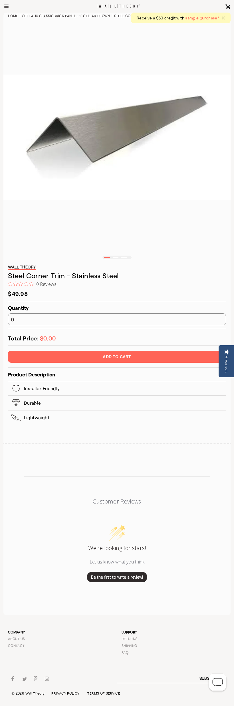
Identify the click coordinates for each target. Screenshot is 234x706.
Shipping (129, 645)
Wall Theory (35, 693)
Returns (130, 639)
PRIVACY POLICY (65, 693)
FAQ (125, 652)
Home (13, 16)
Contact (16, 645)
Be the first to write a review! (117, 577)
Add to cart (117, 356)
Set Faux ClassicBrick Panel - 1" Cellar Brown (66, 16)
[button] (107, 257)
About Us (16, 639)
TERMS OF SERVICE (103, 693)
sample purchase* (202, 17)
